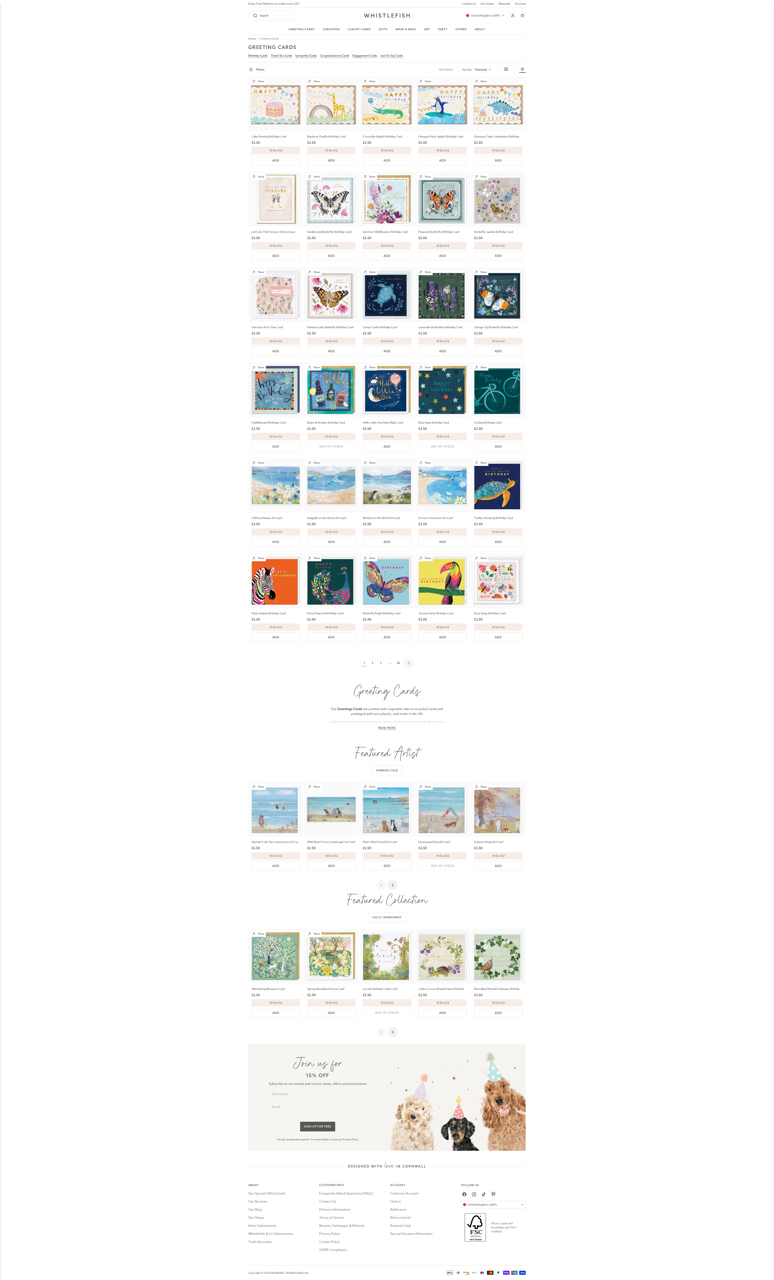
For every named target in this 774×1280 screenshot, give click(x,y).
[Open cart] (522, 15)
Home (252, 38)
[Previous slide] (381, 885)
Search (264, 15)
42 (398, 662)
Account (520, 3)
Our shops (487, 3)
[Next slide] (392, 885)
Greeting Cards (269, 38)
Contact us (469, 3)
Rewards (504, 3)
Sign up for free (317, 1126)
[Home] (387, 16)
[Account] (513, 15)
